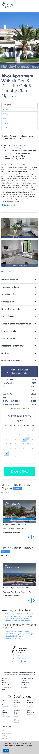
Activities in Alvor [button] (9, 294)
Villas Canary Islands (4, 702)
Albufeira (19, 587)
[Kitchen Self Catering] (19, 253)
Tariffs (5, 118)
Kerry (15, 719)
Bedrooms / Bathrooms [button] (12, 346)
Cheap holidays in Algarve (14, 636)
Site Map (23, 685)
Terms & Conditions (27, 678)
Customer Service (20, 655)
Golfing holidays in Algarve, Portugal (17, 631)
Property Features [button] (9, 280)
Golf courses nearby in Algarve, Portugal (19, 614)
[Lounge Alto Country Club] (19, 228)
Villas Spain (6, 726)
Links (3, 689)
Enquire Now (7, 123)
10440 (26, 587)
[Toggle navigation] (34, 5)
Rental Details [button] (8, 316)
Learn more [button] (28, 746)
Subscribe (24, 687)
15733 (23, 524)
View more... (17, 488)
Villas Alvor (10, 139)
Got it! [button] (6, 750)
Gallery (5, 114)
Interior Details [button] (8, 339)
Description (7, 105)
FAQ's (4, 682)
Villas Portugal (11, 136)
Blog (3, 680)
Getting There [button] (7, 302)
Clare (16, 716)
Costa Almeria (6, 737)
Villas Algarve (27, 136)
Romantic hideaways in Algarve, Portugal (19, 634)
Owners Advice (6, 687)
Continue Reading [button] (10, 205)
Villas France (30, 701)
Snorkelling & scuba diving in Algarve (17, 621)
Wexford (16, 722)
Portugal (7, 524)
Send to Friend (8, 128)
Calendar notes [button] (19, 457)
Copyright (24, 680)
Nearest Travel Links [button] (10, 309)
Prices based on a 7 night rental (19, 371)
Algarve (13, 524)
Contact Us (5, 685)
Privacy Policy (25, 682)
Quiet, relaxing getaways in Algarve (17, 618)
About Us (5, 678)
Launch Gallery (9, 272)
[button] (4, 420)
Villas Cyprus (17, 701)
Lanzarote (5, 706)
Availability (6, 109)
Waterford (17, 721)
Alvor (18, 524)
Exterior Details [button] (8, 331)
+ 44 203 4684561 (21, 658)
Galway (16, 718)
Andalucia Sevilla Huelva (5, 730)
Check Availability (19, 416)
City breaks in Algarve (12, 638)
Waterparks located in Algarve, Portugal (18, 616)
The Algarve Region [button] (10, 287)
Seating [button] (5, 353)
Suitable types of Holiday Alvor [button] (16, 324)
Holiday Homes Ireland (17, 712)
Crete (3, 714)
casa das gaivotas (11, 529)
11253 (20, 139)
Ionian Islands (6, 716)
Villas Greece (4, 711)
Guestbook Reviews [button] (10, 361)
